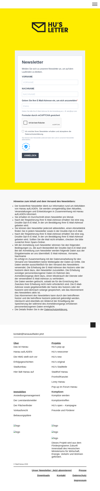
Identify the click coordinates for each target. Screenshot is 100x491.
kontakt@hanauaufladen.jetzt (29, 334)
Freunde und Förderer (63, 410)
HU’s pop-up (58, 347)
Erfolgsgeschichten (23, 362)
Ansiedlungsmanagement (27, 395)
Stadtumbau (20, 366)
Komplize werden (61, 395)
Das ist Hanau (21, 347)
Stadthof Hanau (60, 372)
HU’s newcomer (60, 351)
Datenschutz (79, 475)
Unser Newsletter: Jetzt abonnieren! (52, 470)
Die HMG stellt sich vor (25, 357)
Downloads (43, 475)
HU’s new (57, 357)
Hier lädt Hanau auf (24, 372)
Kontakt (61, 475)
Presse (82, 470)
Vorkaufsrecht (21, 410)
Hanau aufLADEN (23, 351)
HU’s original (58, 362)
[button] (93, 325)
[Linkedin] (84, 334)
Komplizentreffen (60, 400)
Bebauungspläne (22, 415)
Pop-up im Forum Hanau (64, 387)
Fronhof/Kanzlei (60, 376)
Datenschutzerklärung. (56, 309)
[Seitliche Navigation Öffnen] (94, 5)
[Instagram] (80, 334)
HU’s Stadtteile (59, 366)
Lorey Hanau (58, 382)
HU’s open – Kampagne (64, 405)
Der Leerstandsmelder (25, 400)
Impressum (80, 480)
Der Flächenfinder (23, 405)
